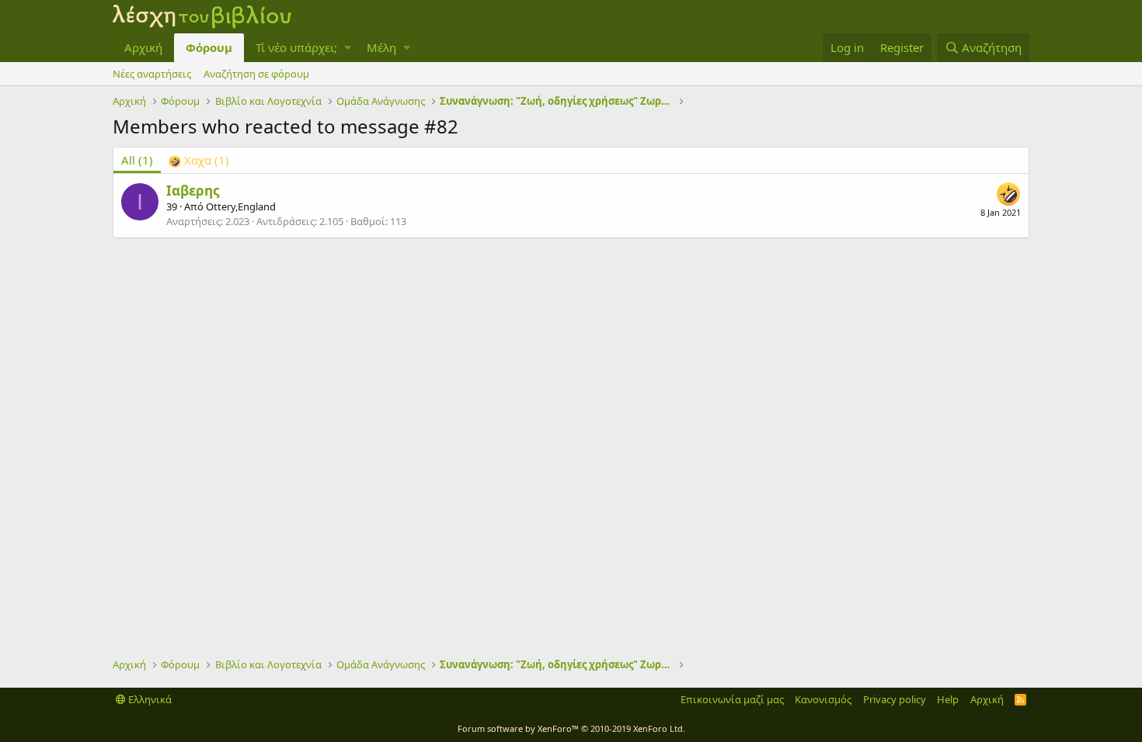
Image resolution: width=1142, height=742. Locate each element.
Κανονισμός (823, 699)
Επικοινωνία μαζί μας (732, 699)
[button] (347, 47)
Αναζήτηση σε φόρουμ (256, 74)
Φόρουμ (209, 47)
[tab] (199, 160)
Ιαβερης (192, 190)
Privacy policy (894, 699)
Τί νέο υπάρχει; (296, 47)
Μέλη (381, 47)
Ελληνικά (149, 699)
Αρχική (143, 47)
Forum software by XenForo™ (571, 728)
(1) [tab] (137, 160)
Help (948, 699)
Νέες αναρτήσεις (152, 74)
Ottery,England (241, 206)
